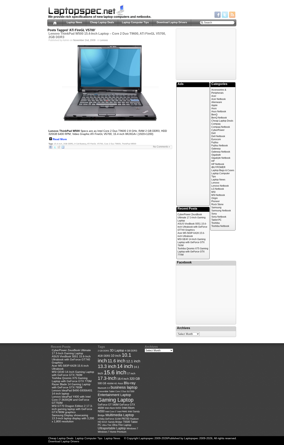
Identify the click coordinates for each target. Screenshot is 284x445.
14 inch (125, 366)
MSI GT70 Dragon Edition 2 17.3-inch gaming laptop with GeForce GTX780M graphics (72, 409)
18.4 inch (123, 378)
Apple (214, 105)
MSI (213, 192)
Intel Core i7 (110, 411)
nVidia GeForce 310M (109, 419)
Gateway (216, 148)
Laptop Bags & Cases (222, 170)
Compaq (215, 124)
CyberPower (217, 130)
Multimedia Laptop (119, 415)
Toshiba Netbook (220, 226)
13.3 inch (107, 366)
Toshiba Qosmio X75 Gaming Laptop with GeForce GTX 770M (193, 251)
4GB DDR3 (104, 356)
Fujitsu (214, 142)
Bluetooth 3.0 (104, 388)
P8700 (125, 418)
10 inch (116, 355)
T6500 (126, 422)
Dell (213, 133)
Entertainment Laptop (114, 395)
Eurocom (216, 139)
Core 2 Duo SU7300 (124, 391)
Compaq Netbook (220, 127)
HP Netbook (217, 164)
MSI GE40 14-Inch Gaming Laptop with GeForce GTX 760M (192, 242)
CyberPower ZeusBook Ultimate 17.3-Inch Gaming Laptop (192, 217)
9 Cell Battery (80, 144)
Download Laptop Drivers (172, 22)
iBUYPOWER (218, 167)
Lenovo (104, 40)
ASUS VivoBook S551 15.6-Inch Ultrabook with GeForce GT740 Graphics (192, 226)
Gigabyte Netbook (220, 158)
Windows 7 (132, 428)
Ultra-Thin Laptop (121, 425)
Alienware (216, 102)
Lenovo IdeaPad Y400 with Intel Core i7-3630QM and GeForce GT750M (71, 399)
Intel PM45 (122, 411)
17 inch (131, 373)
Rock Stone (217, 204)
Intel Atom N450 (113, 408)
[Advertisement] (206, 54)
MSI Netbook (218, 195)
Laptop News (74, 22)
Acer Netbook (218, 99)
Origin (214, 198)
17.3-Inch (107, 378)
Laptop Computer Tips (135, 22)
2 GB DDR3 (103, 351)
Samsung (216, 207)
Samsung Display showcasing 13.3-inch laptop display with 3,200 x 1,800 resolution (73, 418)
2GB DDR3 (68, 144)
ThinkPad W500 (129, 144)
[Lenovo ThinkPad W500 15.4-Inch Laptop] (110, 85)
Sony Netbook (218, 216)
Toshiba (215, 223)
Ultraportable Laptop (112, 428)
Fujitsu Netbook (219, 145)
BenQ (214, 114)
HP (213, 161)
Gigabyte (216, 154)
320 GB (134, 378)
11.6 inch (116, 360)
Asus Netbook (218, 111)
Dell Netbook (218, 136)
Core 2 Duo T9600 (112, 144)
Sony (214, 213)
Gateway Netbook (220, 151)
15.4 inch (58, 144)
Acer (213, 96)
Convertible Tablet (106, 391)
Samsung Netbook (221, 210)
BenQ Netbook (219, 117)
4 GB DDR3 (131, 350)
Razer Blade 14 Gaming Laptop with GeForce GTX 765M (71, 386)
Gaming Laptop (115, 400)
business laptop (124, 387)
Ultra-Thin (106, 425)
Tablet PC (216, 220)
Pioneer (215, 201)
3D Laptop (117, 350)
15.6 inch (115, 372)
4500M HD (112, 383)
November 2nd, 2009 (84, 40)
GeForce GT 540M (108, 404)
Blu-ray (130, 383)
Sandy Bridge (115, 422)
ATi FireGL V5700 (95, 144)
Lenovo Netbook (220, 185)
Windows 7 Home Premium (112, 431)
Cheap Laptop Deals (102, 22)
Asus (214, 108)
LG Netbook (217, 189)
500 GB (102, 383)
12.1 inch (133, 361)
